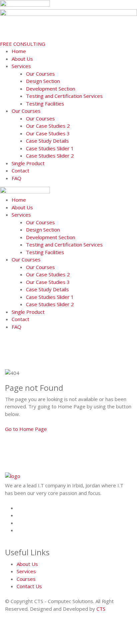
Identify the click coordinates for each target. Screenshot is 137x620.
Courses (26, 579)
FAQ (16, 178)
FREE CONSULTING (22, 43)
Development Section (50, 88)
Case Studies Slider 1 (50, 148)
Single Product (28, 163)
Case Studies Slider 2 (50, 155)
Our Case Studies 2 (48, 125)
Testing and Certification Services (64, 96)
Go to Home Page (26, 429)
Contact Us (29, 586)
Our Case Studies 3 (48, 133)
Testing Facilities (45, 103)
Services (21, 66)
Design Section (43, 81)
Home (19, 51)
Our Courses (40, 73)
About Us (22, 58)
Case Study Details (47, 140)
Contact (20, 170)
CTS (100, 608)
